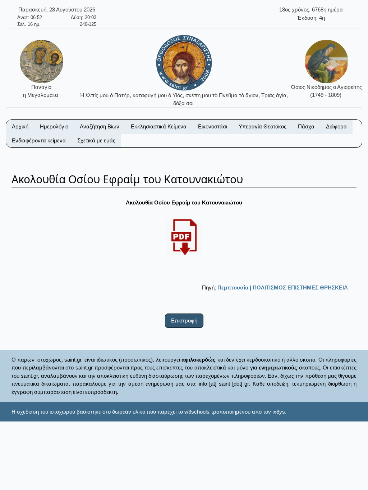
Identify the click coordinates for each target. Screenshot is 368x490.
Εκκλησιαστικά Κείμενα (159, 126)
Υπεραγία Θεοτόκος (262, 126)
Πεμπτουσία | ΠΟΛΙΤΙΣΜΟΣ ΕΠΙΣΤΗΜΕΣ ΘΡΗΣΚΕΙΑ (282, 287)
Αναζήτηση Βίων (99, 126)
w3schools (197, 412)
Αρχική (20, 126)
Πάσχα (306, 126)
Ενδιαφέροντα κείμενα (39, 140)
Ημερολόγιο (54, 126)
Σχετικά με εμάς (96, 140)
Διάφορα (336, 126)
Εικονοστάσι (212, 126)
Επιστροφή (184, 320)
